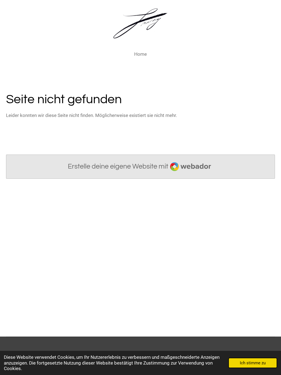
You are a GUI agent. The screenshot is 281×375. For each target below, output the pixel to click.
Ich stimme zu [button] (253, 362)
